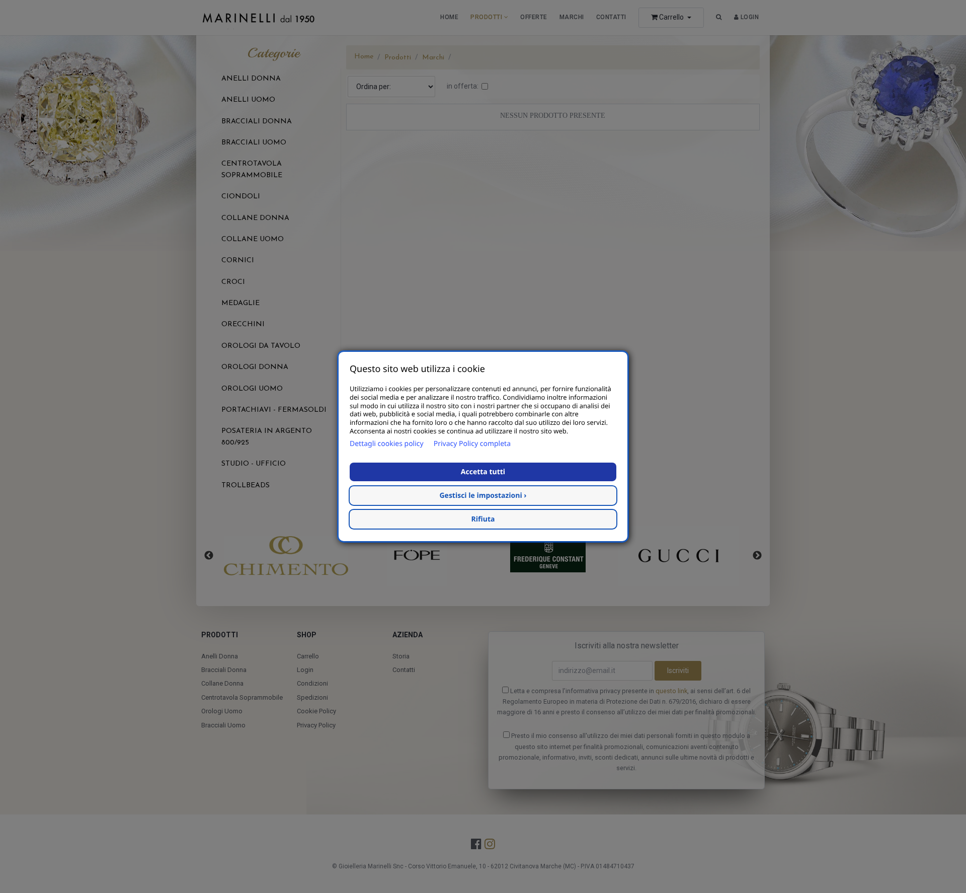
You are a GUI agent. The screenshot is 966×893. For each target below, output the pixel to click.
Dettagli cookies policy (387, 444)
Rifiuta (483, 519)
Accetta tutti (483, 472)
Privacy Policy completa (472, 444)
